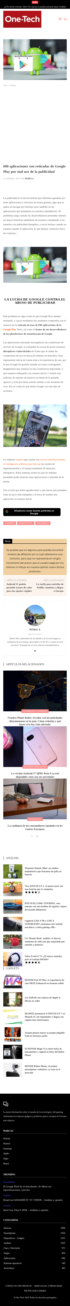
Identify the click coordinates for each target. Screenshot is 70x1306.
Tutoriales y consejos (35, 711)
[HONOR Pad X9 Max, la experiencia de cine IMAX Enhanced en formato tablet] (12, 982)
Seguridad (43, 523)
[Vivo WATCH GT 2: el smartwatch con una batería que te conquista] (12, 889)
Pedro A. (29, 179)
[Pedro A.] (35, 615)
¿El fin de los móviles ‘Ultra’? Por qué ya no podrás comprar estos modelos (35, 7)
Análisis (7, 1195)
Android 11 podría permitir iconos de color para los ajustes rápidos (19, 587)
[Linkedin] (35, 650)
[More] (58, 186)
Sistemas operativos (35, 767)
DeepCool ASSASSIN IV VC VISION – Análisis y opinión (33, 1200)
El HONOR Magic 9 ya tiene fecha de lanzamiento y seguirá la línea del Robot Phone (44, 1052)
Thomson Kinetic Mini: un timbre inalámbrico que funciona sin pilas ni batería (43, 871)
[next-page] (37, 836)
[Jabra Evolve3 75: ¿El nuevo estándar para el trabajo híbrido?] (12, 959)
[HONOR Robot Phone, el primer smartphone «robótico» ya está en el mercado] (12, 1069)
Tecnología (35, 819)
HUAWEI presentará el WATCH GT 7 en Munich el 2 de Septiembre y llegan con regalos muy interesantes (45, 1016)
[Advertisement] (35, 127)
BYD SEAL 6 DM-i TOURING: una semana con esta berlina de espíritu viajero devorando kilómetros (46, 906)
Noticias (13, 85)
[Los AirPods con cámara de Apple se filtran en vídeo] (12, 999)
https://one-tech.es (35, 634)
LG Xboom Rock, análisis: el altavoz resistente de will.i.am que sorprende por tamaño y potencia (45, 941)
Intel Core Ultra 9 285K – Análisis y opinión (25, 1210)
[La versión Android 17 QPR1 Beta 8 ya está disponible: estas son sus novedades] (35, 746)
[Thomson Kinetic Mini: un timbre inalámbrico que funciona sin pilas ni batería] (12, 871)
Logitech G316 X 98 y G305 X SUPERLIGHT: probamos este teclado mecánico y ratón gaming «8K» (44, 924)
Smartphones (9, 1182)
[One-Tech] (22, 19)
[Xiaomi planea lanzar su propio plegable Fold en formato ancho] (12, 1034)
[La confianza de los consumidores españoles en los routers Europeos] (35, 799)
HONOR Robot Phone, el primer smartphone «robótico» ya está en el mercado (42, 1069)
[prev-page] (32, 836)
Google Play (9, 329)
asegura (19, 459)
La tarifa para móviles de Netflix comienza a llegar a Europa (49, 587)
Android (9, 523)
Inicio (5, 85)
